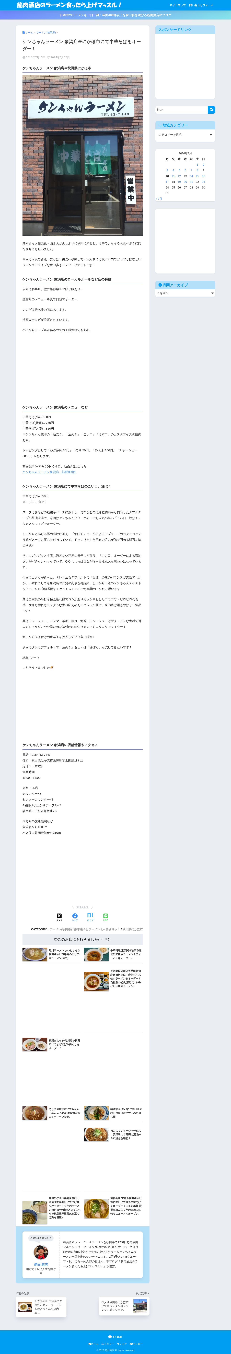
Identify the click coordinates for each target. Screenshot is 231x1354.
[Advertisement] (82, 367)
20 (185, 181)
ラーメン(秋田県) (61, 929)
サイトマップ (178, 5)
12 (179, 176)
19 (179, 181)
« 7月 (158, 198)
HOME (117, 1337)
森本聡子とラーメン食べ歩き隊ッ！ (97, 929)
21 (191, 181)
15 (197, 176)
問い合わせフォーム (201, 5)
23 (203, 181)
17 (167, 181)
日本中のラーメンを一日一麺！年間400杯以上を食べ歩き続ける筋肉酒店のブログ (115, 15)
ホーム (95, 1344)
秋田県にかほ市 (133, 929)
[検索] (211, 110)
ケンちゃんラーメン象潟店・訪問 (45, 472)
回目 (73, 472)
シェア (123, 1344)
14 (191, 176)
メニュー (109, 1344)
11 (173, 176)
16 (203, 176)
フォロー (138, 1344)
